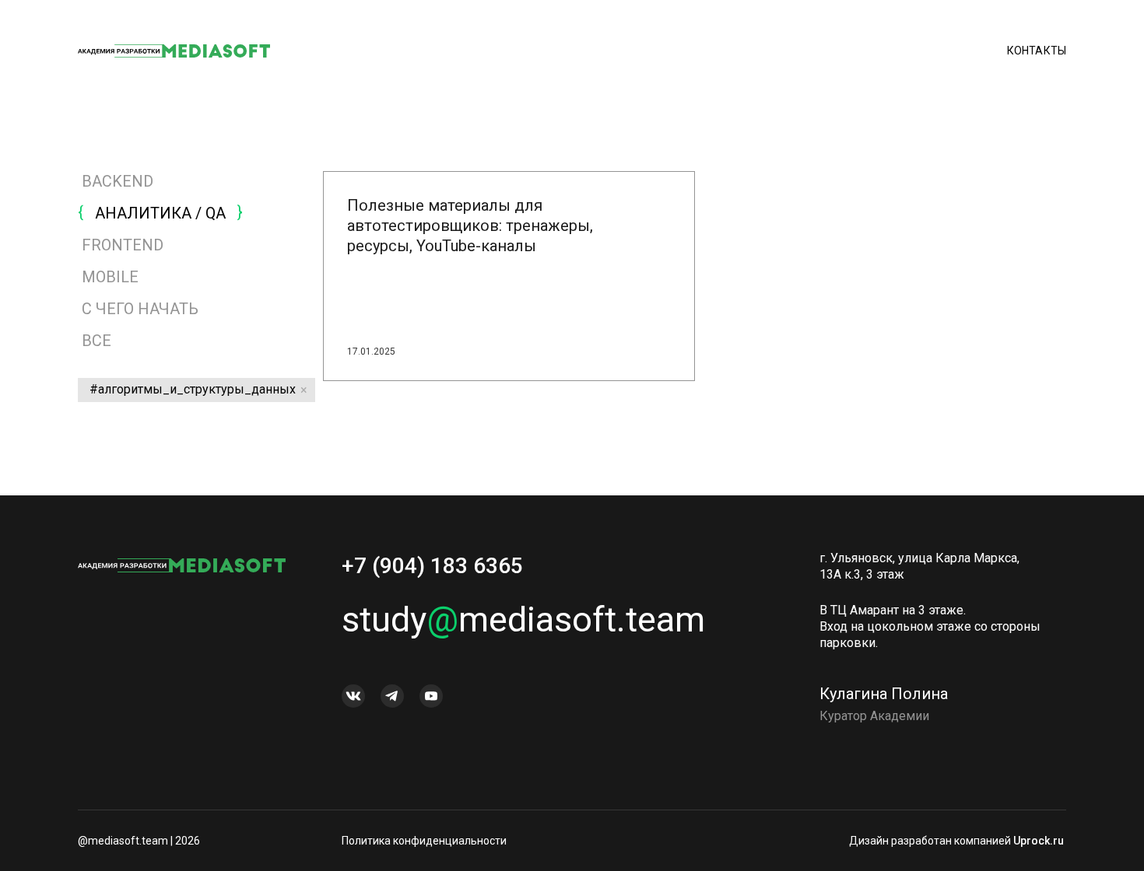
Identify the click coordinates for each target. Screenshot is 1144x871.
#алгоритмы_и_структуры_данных (192, 389)
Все (94, 340)
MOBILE (110, 277)
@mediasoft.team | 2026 (139, 840)
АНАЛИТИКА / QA (160, 213)
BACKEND (117, 181)
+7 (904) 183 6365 (432, 566)
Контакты (1036, 50)
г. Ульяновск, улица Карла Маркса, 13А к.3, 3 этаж (919, 566)
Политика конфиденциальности (424, 840)
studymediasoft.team (523, 619)
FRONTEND (122, 245)
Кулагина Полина (883, 693)
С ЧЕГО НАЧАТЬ (140, 308)
